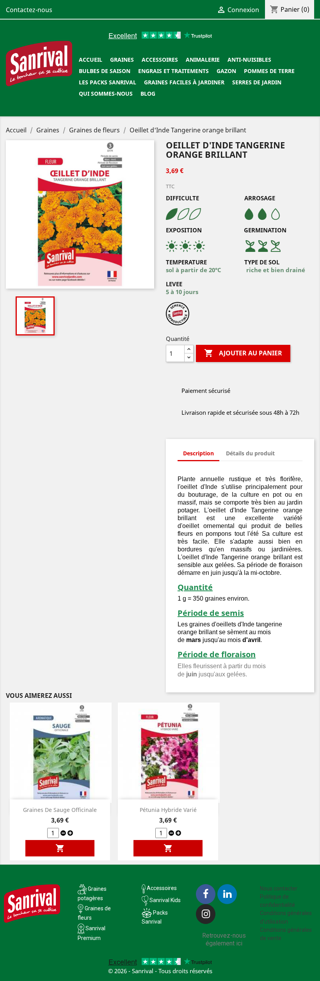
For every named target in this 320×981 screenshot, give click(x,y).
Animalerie (203, 59)
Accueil (90, 59)
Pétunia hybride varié (168, 809)
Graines (122, 59)
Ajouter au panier (243, 353)
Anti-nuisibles (249, 59)
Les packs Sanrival (107, 82)
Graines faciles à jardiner (184, 82)
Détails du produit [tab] (250, 453)
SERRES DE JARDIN (256, 82)
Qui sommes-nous (106, 93)
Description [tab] (198, 453)
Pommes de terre (269, 71)
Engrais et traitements (173, 71)
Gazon (226, 71)
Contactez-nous (29, 9)
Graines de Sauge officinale (60, 809)
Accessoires (160, 59)
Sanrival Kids (165, 900)
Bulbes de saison (104, 71)
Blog (147, 93)
